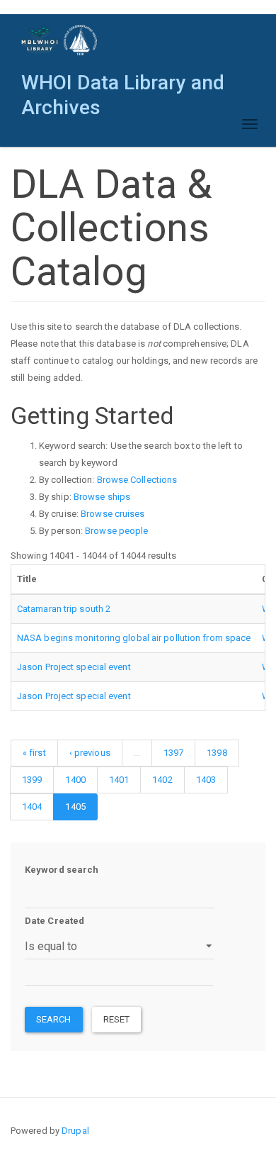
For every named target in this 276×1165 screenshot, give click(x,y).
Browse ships (102, 496)
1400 (75, 779)
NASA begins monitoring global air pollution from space (134, 637)
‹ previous (89, 752)
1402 (162, 779)
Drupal (75, 1130)
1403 (206, 779)
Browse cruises (112, 513)
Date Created (54, 920)
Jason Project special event (74, 667)
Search (53, 1019)
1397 (173, 752)
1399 (32, 779)
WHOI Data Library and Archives (122, 86)
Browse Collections (137, 479)
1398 (216, 752)
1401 (119, 779)
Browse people (116, 530)
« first (34, 752)
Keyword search (61, 869)
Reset (116, 1019)
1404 (32, 806)
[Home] (60, 40)
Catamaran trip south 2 (63, 608)
